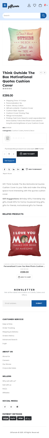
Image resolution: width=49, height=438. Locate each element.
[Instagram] (11, 407)
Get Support (9, 160)
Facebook (5, 169)
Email (23, 169)
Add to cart (29, 154)
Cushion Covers (17, 131)
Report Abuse (7, 174)
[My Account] (29, 5)
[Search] (43, 15)
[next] (44, 72)
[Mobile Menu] (5, 5)
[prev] (41, 72)
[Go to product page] (24, 240)
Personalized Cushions (40, 264)
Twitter (9, 169)
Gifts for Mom (18, 264)
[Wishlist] (34, 5)
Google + (18, 169)
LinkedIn (14, 169)
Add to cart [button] (26, 277)
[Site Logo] (13, 6)
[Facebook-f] (5, 407)
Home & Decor (29, 131)
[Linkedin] (17, 407)
